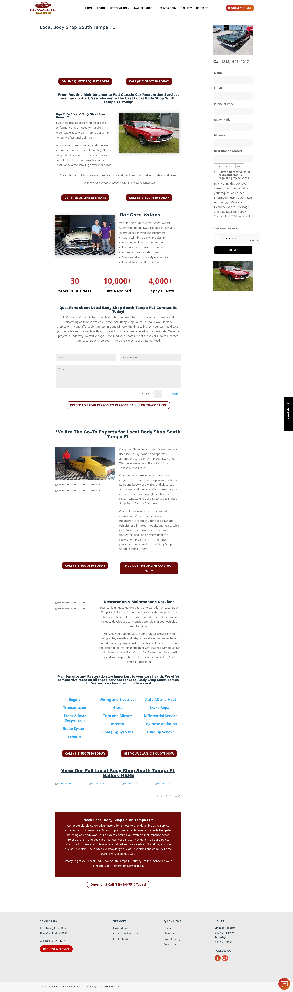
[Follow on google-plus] (225, 958)
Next (177, 796)
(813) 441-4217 (235, 61)
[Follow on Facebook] (218, 958)
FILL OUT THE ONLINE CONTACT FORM (149, 568)
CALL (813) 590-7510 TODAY (149, 81)
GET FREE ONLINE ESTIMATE (85, 198)
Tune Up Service (161, 732)
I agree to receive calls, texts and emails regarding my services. (234, 174)
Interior (117, 723)
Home (89, 8)
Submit (173, 394)
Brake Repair (160, 707)
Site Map (220, 973)
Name (218, 72)
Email (218, 88)
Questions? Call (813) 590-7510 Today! (118, 884)
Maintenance (143, 8)
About (101, 8)
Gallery (186, 8)
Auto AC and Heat (160, 699)
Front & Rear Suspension (75, 718)
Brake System (75, 728)
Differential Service (161, 715)
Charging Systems (117, 732)
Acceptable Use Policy (226, 228)
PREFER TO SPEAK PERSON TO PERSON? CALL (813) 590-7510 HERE (118, 405)
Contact (202, 8)
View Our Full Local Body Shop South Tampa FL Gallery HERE (118, 773)
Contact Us (170, 944)
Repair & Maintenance (126, 933)
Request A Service (240, 8)
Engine (75, 699)
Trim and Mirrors (117, 715)
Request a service (56, 949)
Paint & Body (167, 8)
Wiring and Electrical (118, 699)
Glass (117, 707)
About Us (169, 933)
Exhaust (75, 736)
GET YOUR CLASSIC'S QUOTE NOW (149, 753)
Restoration (118, 8)
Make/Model (222, 119)
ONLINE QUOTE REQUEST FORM (85, 81)
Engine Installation (160, 723)
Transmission (74, 707)
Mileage (219, 135)
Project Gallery (172, 939)
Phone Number (224, 104)
